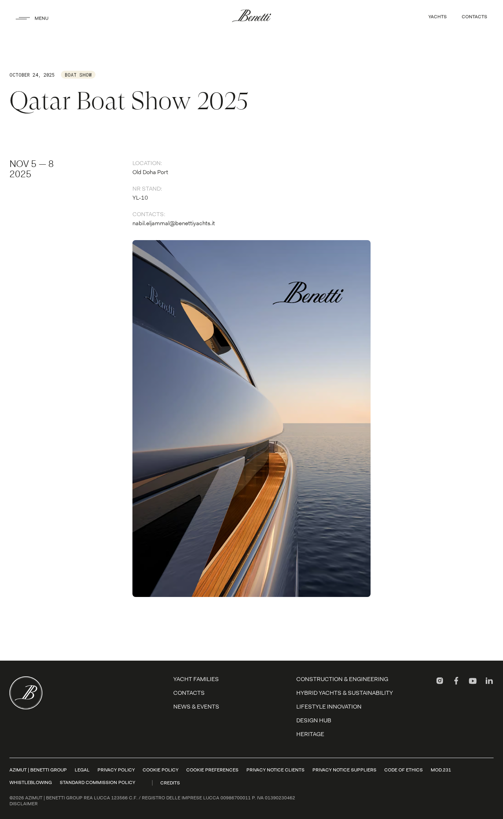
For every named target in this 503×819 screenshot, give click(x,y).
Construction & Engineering (342, 679)
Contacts (189, 693)
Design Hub (313, 720)
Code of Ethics (403, 770)
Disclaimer (23, 804)
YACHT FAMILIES (196, 679)
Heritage (310, 734)
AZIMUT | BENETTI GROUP (38, 770)
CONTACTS (474, 16)
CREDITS (170, 782)
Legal (82, 770)
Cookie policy (160, 770)
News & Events (196, 707)
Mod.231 (441, 770)
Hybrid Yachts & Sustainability (344, 693)
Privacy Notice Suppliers (344, 770)
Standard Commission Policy (97, 782)
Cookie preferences (212, 770)
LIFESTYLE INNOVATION (329, 707)
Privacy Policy (116, 770)
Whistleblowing (30, 782)
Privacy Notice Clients (275, 770)
